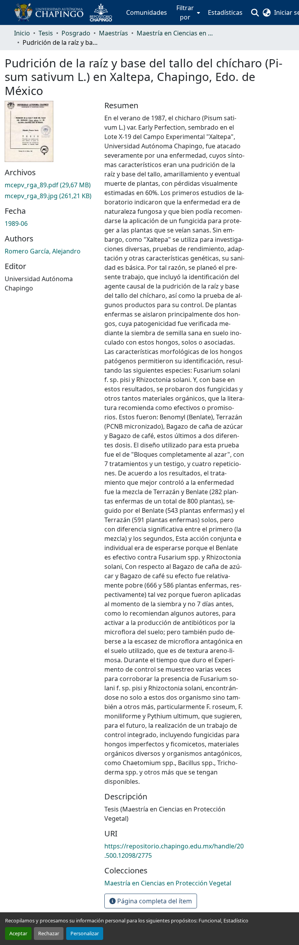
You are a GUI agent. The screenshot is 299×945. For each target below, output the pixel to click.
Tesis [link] (46, 33)
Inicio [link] (22, 33)
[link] (50, 185)
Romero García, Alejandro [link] (43, 251)
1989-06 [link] (16, 223)
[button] (66, 12)
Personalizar (84, 933)
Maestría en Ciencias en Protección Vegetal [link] (176, 33)
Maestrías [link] (113, 33)
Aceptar (18, 933)
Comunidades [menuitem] (146, 12)
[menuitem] (187, 12)
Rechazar (48, 933)
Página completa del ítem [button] (154, 901)
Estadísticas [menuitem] (225, 12)
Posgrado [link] (76, 33)
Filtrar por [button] (185, 12)
